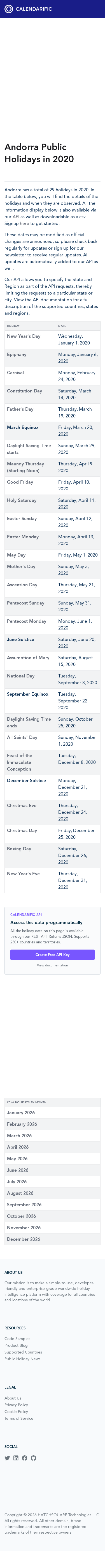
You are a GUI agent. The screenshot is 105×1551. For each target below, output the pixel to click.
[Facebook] (24, 1458)
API (16, 216)
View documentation (52, 965)
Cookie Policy (16, 1411)
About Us (12, 1398)
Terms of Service (18, 1418)
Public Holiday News (22, 1359)
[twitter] (7, 1458)
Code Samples (17, 1338)
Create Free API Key (53, 955)
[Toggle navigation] (96, 8)
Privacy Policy (16, 1405)
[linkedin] (15, 1458)
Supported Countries (23, 1352)
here (24, 223)
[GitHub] (33, 1458)
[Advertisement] (52, 79)
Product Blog (16, 1345)
